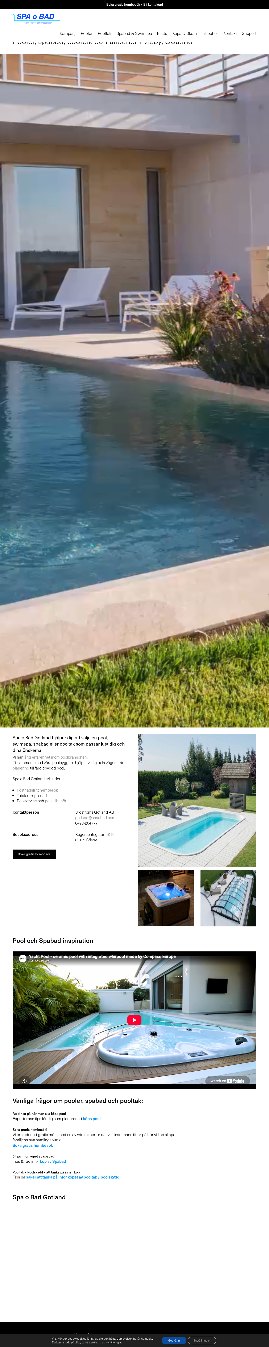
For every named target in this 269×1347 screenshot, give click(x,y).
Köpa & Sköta (184, 33)
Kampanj (68, 33)
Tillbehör (210, 33)
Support (249, 33)
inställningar (113, 1342)
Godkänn (174, 1340)
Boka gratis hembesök (34, 854)
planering (21, 768)
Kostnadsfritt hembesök (37, 790)
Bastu (162, 33)
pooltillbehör (55, 801)
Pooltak (104, 33)
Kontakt (230, 33)
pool (102, 737)
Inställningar (202, 1340)
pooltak (67, 743)
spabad (41, 743)
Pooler (87, 33)
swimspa (22, 743)
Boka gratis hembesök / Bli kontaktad (134, 4)
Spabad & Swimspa (134, 33)
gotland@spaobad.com (95, 817)
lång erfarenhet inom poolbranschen (55, 757)
